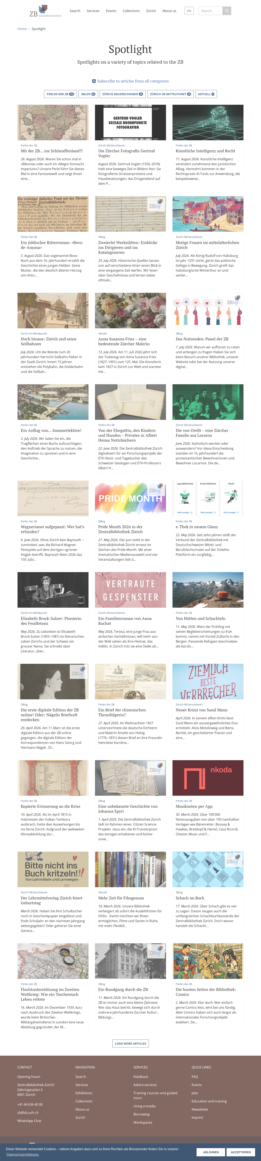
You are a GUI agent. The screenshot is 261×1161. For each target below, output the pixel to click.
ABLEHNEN (211, 1152)
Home (22, 29)
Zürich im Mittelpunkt (170, 94)
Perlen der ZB (60, 94)
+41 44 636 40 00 (30, 1104)
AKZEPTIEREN (241, 1152)
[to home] (46, 10)
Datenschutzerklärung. (23, 1154)
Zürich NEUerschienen (122, 94)
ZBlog (88, 94)
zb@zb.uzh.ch (28, 1112)
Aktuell (205, 94)
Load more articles (130, 1043)
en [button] (189, 11)
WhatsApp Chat (29, 1121)
